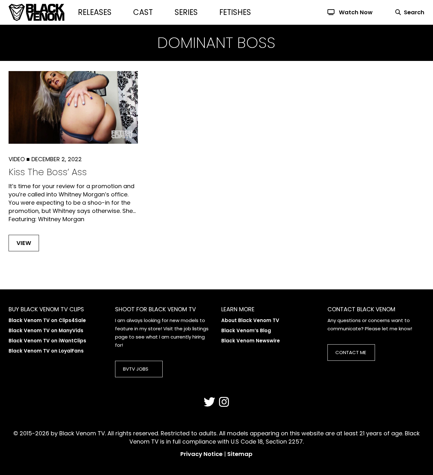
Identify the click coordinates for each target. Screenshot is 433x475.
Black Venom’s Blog (246, 330)
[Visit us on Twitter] (209, 402)
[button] (406, 12)
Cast (143, 12)
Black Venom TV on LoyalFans (46, 350)
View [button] (23, 243)
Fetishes (235, 12)
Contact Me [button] (350, 352)
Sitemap (239, 454)
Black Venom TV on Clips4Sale (47, 320)
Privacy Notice (201, 454)
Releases (95, 12)
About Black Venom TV (250, 320)
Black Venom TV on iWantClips (47, 340)
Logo (43, 12)
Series (186, 12)
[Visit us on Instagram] (224, 402)
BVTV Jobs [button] (135, 369)
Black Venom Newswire (250, 340)
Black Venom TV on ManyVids (46, 330)
